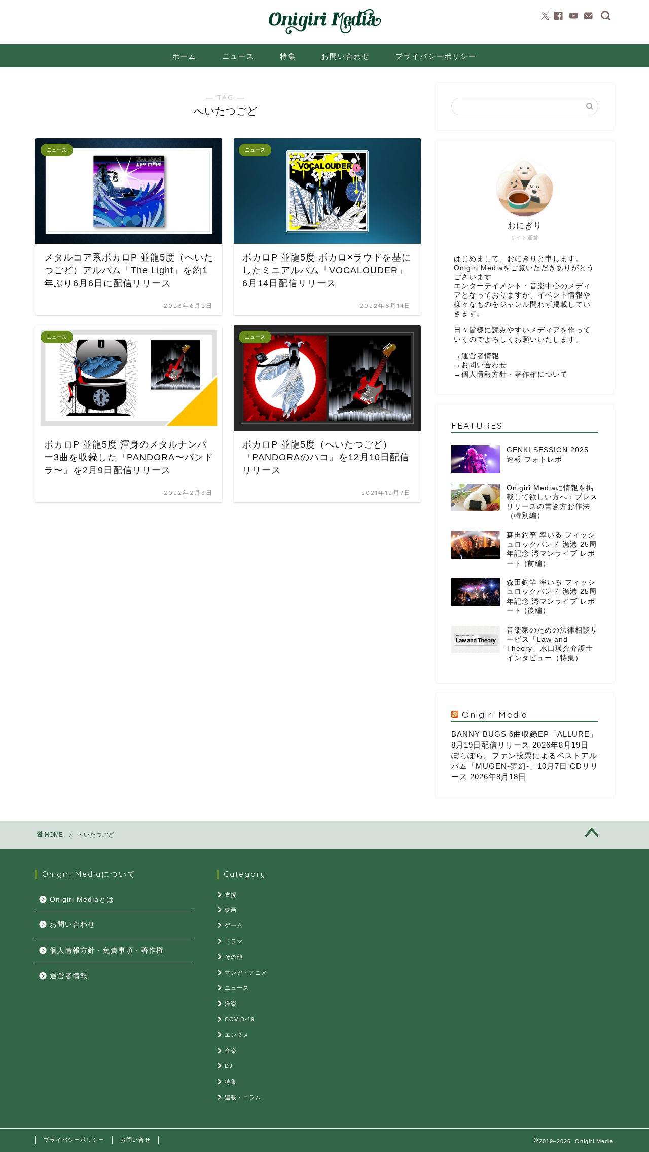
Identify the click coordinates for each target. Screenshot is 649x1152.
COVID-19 (240, 1019)
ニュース (238, 56)
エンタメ (237, 1035)
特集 (288, 56)
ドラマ (234, 941)
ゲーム (234, 925)
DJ (229, 1066)
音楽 (231, 1051)
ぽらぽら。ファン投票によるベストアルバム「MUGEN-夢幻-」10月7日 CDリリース (524, 766)
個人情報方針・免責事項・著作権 (107, 950)
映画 (231, 910)
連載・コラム (243, 1097)
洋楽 (231, 1003)
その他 (234, 957)
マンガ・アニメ (246, 973)
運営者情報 (480, 356)
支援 (231, 894)
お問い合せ (135, 1140)
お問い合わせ (345, 56)
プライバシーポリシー (436, 56)
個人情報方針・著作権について (514, 374)
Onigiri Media (495, 714)
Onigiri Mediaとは (82, 899)
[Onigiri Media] (324, 34)
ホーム (184, 56)
